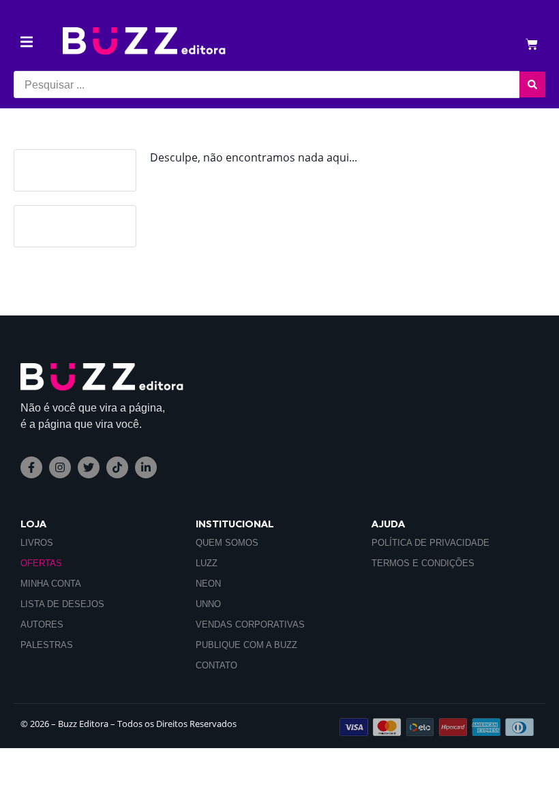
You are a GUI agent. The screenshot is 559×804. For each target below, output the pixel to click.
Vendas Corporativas (250, 624)
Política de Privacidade (430, 543)
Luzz (206, 563)
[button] (27, 42)
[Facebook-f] (31, 467)
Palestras (46, 645)
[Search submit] (532, 84)
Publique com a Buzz (246, 645)
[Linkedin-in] (146, 467)
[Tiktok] (117, 467)
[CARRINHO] (532, 45)
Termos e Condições (423, 563)
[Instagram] (60, 467)
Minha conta (50, 583)
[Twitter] (89, 467)
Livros (36, 543)
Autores (41, 624)
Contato (216, 665)
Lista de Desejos (62, 604)
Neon (208, 583)
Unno (208, 604)
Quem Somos (227, 543)
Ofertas (41, 563)
